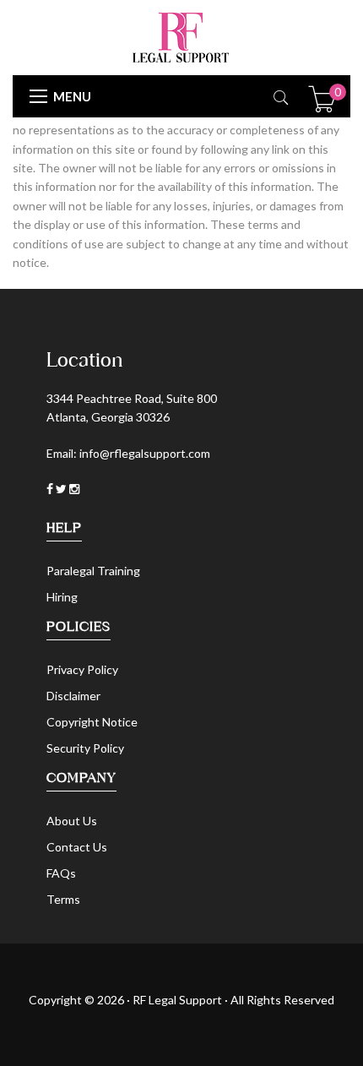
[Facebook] (51, 488)
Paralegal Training (93, 570)
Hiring (62, 597)
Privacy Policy (82, 669)
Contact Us (76, 847)
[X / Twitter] (62, 488)
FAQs (61, 873)
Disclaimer (73, 695)
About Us (71, 820)
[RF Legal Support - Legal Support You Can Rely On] (181, 36)
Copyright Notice (92, 722)
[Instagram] (74, 488)
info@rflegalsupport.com (144, 453)
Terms (63, 899)
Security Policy (85, 748)
